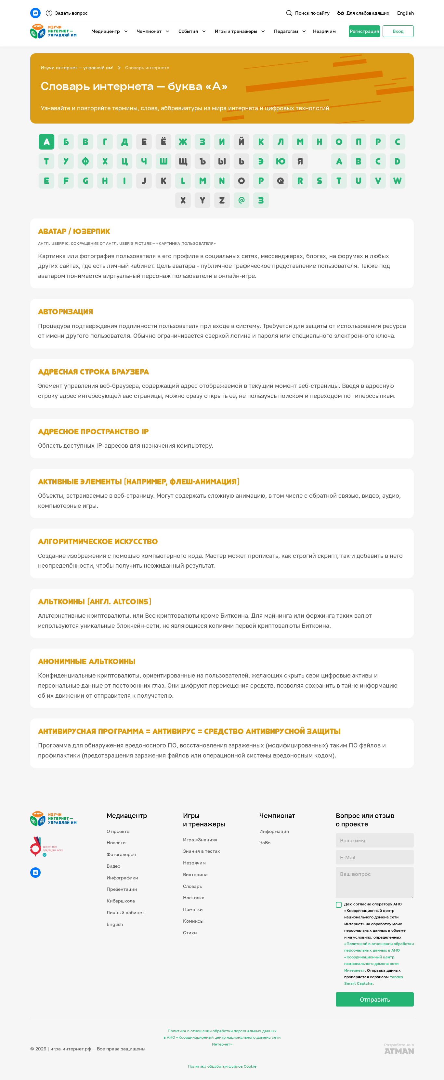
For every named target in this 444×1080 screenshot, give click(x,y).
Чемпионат (149, 31)
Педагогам (286, 31)
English (405, 13)
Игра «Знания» (200, 839)
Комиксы (193, 921)
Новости (116, 842)
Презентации (122, 889)
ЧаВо (264, 842)
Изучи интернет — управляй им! (77, 67)
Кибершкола (121, 900)
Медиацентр (105, 31)
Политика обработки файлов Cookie (222, 1066)
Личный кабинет (125, 912)
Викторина (195, 874)
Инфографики (122, 877)
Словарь (192, 886)
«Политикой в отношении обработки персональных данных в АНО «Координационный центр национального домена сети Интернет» (379, 957)
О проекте (118, 831)
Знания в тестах (201, 851)
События (188, 31)
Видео (113, 866)
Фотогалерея (121, 854)
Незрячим (324, 31)
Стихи (190, 932)
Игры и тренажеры (236, 31)
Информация (274, 831)
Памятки (193, 909)
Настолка (193, 897)
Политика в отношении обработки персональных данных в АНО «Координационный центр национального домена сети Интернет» (222, 1037)
